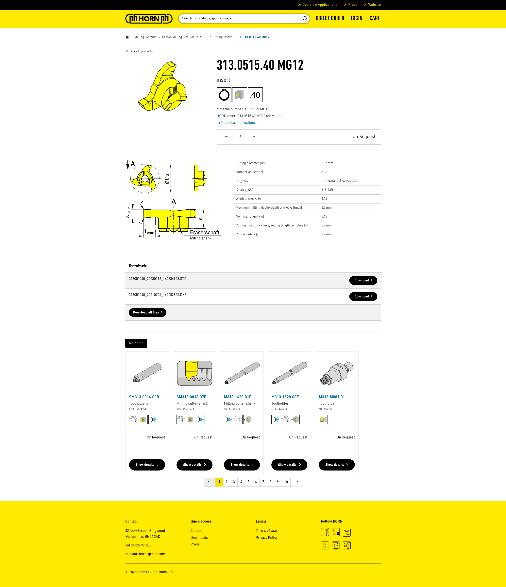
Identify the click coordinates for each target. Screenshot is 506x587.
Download (361, 280)
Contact (197, 531)
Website (374, 5)
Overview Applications (319, 5)
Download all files (146, 312)
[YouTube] (325, 546)
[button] (356, 19)
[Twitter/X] (347, 534)
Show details (145, 465)
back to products (142, 51)
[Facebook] (325, 533)
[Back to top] (488, 573)
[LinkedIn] (336, 533)
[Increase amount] (254, 137)
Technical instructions (238, 123)
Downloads (199, 538)
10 (286, 482)
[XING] (347, 546)
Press (352, 5)
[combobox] (244, 18)
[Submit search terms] (305, 18)
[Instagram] (336, 546)
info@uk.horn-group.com (145, 554)
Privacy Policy (267, 538)
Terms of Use (266, 531)
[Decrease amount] (226, 137)
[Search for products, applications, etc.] (305, 18)
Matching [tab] (136, 343)
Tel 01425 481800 (138, 545)
